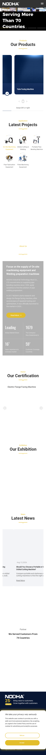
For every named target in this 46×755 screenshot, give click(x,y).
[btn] (42, 3)
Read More (15, 315)
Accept (22, 743)
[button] (19, 102)
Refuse (22, 735)
